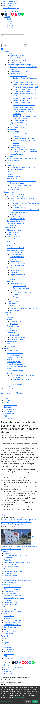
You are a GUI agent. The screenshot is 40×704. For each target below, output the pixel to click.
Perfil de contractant (11, 567)
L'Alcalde (7, 553)
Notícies (20, 393)
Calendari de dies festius (12, 623)
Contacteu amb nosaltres (10, 12)
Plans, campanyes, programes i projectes (18, 562)
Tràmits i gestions (10, 607)
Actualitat (8, 394)
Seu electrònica (9, 578)
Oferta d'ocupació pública (13, 571)
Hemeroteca (8, 418)
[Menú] (2, 49)
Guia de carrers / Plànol (12, 620)
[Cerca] (25, 45)
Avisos (6, 398)
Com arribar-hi (9, 616)
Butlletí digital (9, 409)
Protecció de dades (11, 669)
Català (9, 19)
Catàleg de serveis (10, 605)
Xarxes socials (9, 414)
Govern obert (6, 585)
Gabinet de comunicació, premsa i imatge (18, 580)
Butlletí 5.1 (7, 407)
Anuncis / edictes (10, 564)
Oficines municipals (11, 602)
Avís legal (7, 672)
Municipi (4, 614)
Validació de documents (12, 611)
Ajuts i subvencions (11, 569)
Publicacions (8, 634)
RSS (5, 416)
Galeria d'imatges (10, 631)
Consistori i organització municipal (16, 555)
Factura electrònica (11, 609)
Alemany (10, 26)
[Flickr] (9, 14)
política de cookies (19, 697)
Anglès (9, 23)
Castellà (10, 21)
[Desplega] (13, 393)
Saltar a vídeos (8, 6)
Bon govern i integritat (12, 593)
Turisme (7, 629)
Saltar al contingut (9, 3)
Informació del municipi (12, 625)
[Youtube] (13, 14)
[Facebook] (6, 14)
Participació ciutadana (12, 589)
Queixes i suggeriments (12, 596)
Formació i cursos (10, 405)
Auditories (7, 560)
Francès (10, 28)
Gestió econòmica (10, 576)
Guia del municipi (10, 627)
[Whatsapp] (22, 14)
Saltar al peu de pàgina (11, 8)
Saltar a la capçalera (10, 1)
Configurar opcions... (7, 701)
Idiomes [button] (7, 17)
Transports (8, 618)
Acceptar (34, 701)
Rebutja (27, 701)
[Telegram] (19, 14)
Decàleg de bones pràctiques (14, 598)
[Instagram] (16, 14)
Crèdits (6, 665)
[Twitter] (2, 14)
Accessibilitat (8, 674)
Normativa (8, 573)
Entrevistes (8, 411)
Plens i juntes (8, 558)
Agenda (6, 403)
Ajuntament (5, 551)
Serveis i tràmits (6, 600)
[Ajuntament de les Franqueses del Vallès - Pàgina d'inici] (12, 39)
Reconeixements (10, 582)
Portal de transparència (12, 587)
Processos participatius (12, 591)
